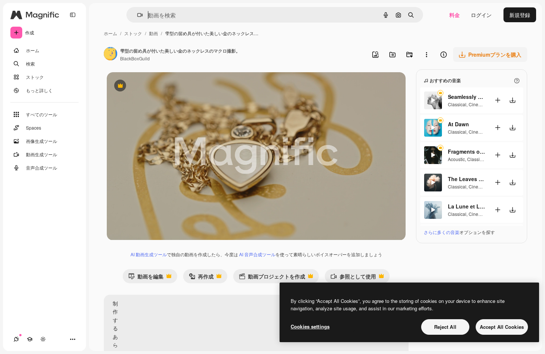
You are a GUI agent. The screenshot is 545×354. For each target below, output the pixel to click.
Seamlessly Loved (466, 96)
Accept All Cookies (502, 326)
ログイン (481, 15)
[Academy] (30, 339)
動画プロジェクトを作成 (272, 278)
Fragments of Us (466, 151)
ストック (133, 33)
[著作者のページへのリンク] (110, 54)
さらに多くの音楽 (441, 232)
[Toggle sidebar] (73, 15)
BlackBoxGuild (135, 58)
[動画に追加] (497, 100)
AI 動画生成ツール (149, 254)
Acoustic (456, 159)
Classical (457, 104)
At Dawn (458, 124)
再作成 (201, 278)
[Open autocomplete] (137, 15)
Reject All (445, 326)
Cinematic (479, 104)
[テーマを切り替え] (43, 339)
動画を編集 (146, 278)
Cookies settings (310, 326)
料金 (454, 15)
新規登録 (519, 15)
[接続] (16, 339)
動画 (153, 33)
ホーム (110, 33)
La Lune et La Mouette (466, 206)
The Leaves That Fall (466, 179)
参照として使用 (353, 278)
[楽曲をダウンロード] (512, 100)
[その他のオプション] (426, 54)
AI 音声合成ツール (257, 254)
